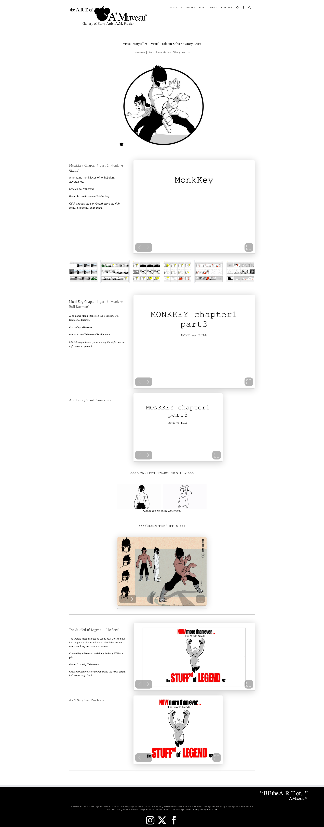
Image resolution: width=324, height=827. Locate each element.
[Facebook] (243, 7)
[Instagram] (237, 7)
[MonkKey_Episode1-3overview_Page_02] (83, 262)
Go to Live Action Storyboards (169, 52)
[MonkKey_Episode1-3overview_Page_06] (209, 262)
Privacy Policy (199, 809)
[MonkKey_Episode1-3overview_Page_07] (240, 262)
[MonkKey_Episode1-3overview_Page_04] (146, 262)
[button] (249, 7)
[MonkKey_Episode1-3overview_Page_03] (115, 262)
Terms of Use (211, 809)
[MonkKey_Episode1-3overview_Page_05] (177, 262)
